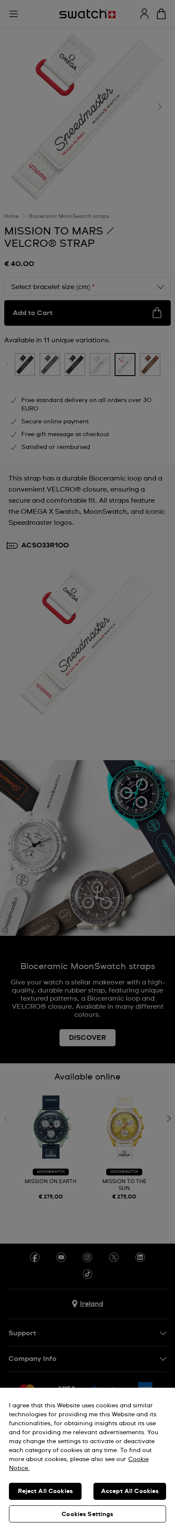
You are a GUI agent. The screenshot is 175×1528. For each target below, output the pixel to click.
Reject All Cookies (45, 1491)
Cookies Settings (87, 1514)
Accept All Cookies (130, 1491)
